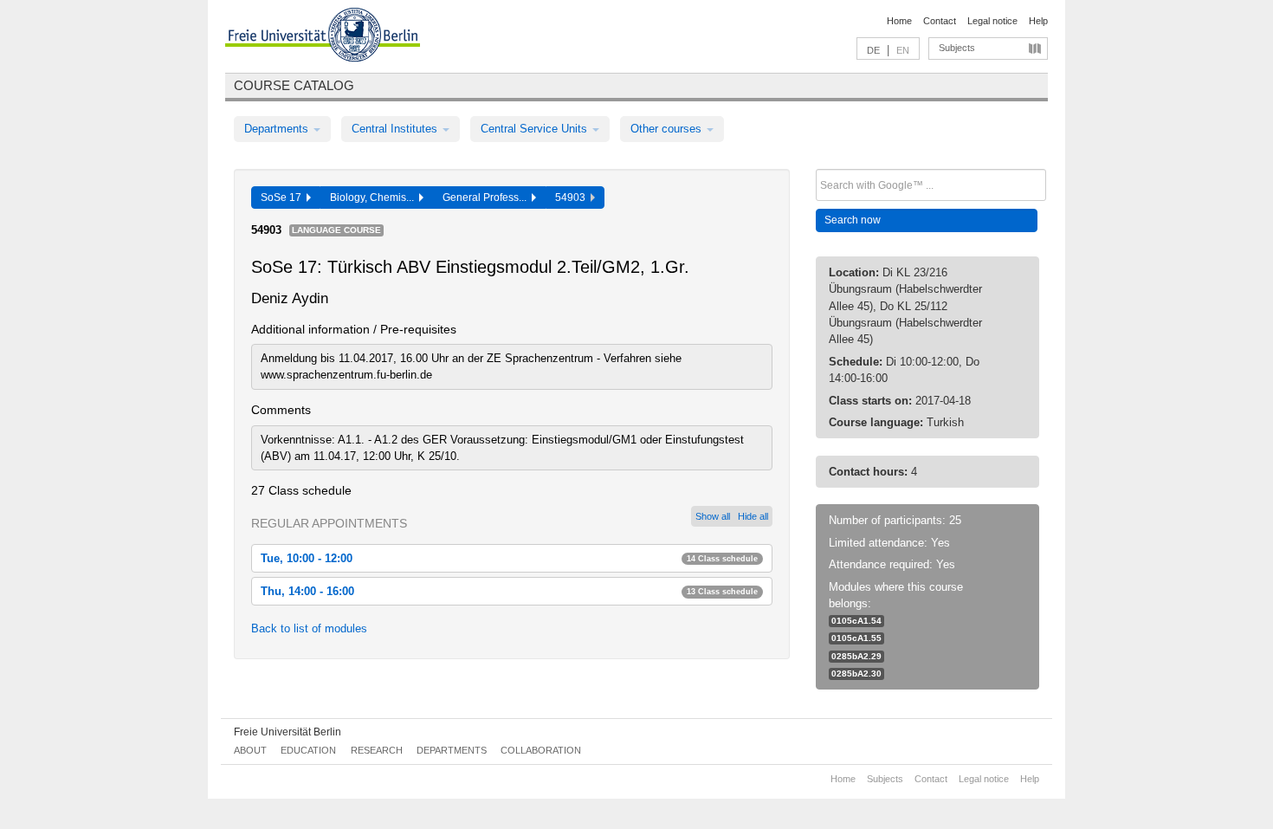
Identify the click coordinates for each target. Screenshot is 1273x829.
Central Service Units (536, 128)
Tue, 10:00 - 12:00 (509, 558)
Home (899, 21)
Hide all (753, 516)
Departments (278, 128)
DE (873, 50)
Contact (939, 21)
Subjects (957, 47)
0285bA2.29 (856, 656)
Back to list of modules (309, 628)
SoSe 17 (284, 197)
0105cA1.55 (856, 638)
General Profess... (487, 197)
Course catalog (294, 85)
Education (308, 750)
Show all (712, 516)
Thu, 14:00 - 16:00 (509, 591)
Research (377, 750)
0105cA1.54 (856, 620)
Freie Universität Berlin (287, 732)
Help (1038, 21)
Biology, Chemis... (374, 197)
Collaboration (541, 750)
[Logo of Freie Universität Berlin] (322, 37)
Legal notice (992, 21)
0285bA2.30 (856, 673)
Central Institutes (396, 128)
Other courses (667, 128)
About (250, 750)
